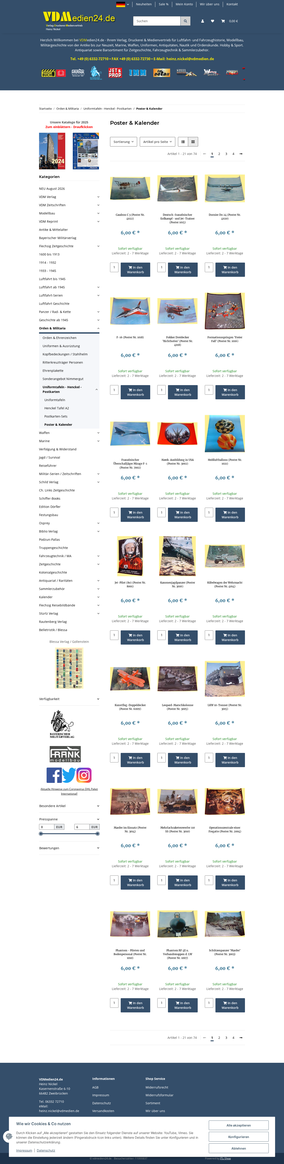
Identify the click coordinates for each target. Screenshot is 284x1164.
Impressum (100, 1095)
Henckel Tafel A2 (56, 408)
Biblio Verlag (48, 531)
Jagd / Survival (49, 457)
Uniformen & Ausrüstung (61, 346)
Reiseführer (48, 465)
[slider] (41, 834)
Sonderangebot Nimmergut (63, 379)
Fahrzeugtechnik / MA (55, 556)
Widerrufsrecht (157, 1087)
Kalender (46, 597)
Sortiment (153, 1103)
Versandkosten (103, 1111)
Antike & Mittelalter (53, 230)
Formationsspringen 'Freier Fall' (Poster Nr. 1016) (224, 339)
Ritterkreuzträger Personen (63, 362)
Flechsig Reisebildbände (57, 605)
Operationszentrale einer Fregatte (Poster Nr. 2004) (225, 829)
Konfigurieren (238, 1137)
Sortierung (122, 142)
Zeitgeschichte (50, 564)
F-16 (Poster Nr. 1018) (130, 337)
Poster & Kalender (58, 424)
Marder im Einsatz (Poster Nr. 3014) (130, 829)
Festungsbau (48, 515)
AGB (95, 1087)
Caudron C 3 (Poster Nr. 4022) (130, 216)
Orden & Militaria (52, 328)
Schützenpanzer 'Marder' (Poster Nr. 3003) (225, 952)
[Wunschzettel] (212, 21)
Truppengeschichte (53, 548)
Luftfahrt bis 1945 (52, 279)
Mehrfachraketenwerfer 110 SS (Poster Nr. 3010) (177, 829)
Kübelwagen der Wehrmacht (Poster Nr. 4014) (225, 584)
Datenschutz (101, 1103)
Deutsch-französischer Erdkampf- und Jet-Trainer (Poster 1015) (177, 218)
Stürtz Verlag (48, 613)
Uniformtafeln (54, 400)
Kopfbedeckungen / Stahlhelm (65, 354)
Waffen (44, 433)
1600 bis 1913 (49, 254)
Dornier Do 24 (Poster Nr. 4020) (225, 216)
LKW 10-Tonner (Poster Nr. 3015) (225, 707)
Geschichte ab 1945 (53, 320)
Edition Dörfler (50, 507)
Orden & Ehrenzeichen (60, 338)
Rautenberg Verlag (53, 622)
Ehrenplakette (53, 370)
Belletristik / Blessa (53, 630)
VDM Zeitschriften (52, 205)
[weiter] (241, 154)
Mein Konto (184, 4)
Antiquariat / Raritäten (56, 580)
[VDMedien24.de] (81, 21)
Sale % (164, 4)
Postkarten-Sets (55, 416)
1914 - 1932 (47, 262)
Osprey (44, 523)
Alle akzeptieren (239, 1125)
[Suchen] (185, 21)
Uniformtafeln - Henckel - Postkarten (62, 389)
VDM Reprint (48, 221)
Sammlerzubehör (52, 589)
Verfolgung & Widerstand (58, 449)
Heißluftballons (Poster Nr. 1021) (225, 461)
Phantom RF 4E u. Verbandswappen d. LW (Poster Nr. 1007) (177, 954)
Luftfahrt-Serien (51, 295)
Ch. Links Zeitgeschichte (57, 490)
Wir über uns (209, 4)
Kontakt (232, 4)
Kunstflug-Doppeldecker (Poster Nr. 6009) (130, 707)
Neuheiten (144, 4)
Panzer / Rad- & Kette (55, 312)
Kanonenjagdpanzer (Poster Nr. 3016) (177, 584)
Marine (44, 441)
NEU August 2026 (52, 188)
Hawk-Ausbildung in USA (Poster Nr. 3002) (178, 461)
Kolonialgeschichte (53, 572)
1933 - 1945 (47, 271)
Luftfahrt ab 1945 (52, 287)
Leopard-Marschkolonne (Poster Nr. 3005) (177, 707)
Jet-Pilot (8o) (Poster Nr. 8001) (130, 584)
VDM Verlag (47, 197)
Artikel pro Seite (155, 142)
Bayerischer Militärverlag (57, 238)
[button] (122, 4)
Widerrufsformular (160, 1095)
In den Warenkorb (135, 269)
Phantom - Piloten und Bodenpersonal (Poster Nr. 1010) (130, 954)
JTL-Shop (225, 1158)
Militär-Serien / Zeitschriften (60, 474)
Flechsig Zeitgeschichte (56, 246)
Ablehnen (238, 1148)
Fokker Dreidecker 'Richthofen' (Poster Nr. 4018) (177, 341)
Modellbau (47, 213)
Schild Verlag (48, 482)
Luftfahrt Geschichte (54, 303)
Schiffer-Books (49, 498)
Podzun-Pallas (49, 539)
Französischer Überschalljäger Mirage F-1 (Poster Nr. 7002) (130, 463)
